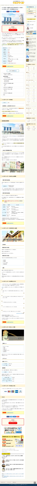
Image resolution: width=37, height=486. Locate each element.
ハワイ (28, 81)
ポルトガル (28, 101)
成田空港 (29, 126)
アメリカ (29, 86)
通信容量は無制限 (5, 76)
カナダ (34, 86)
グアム (34, 81)
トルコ (34, 114)
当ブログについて (3, 482)
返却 (4, 85)
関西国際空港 (28, 128)
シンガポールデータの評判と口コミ (8, 87)
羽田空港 (34, 126)
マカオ (28, 70)
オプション (5, 91)
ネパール (29, 115)
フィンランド (33, 98)
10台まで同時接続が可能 (7, 77)
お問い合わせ (14, 482)
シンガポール (28, 75)
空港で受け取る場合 (6, 81)
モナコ (34, 101)
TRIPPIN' (19, 2)
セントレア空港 (34, 128)
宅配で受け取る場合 (6, 80)
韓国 (28, 67)
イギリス (29, 89)
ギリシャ (29, 92)
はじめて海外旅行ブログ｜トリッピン (18, 1)
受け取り (5, 84)
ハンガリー (28, 98)
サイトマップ (9, 482)
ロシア (28, 102)
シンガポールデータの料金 (6, 73)
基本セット (5, 90)
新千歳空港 (33, 129)
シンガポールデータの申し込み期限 (8, 79)
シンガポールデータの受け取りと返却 (8, 83)
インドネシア (28, 73)
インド (28, 114)
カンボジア (33, 73)
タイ (33, 75)
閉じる (15, 70)
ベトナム (34, 76)
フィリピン (28, 76)
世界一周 (29, 121)
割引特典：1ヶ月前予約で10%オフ (8, 74)
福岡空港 (29, 129)
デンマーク (33, 95)
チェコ (28, 95)
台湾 (33, 67)
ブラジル (29, 109)
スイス (34, 92)
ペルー (34, 109)
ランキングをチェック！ (13, 29)
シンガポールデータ (4, 44)
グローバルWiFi (32, 24)
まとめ (4, 94)
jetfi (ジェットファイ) (32, 21)
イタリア (34, 89)
